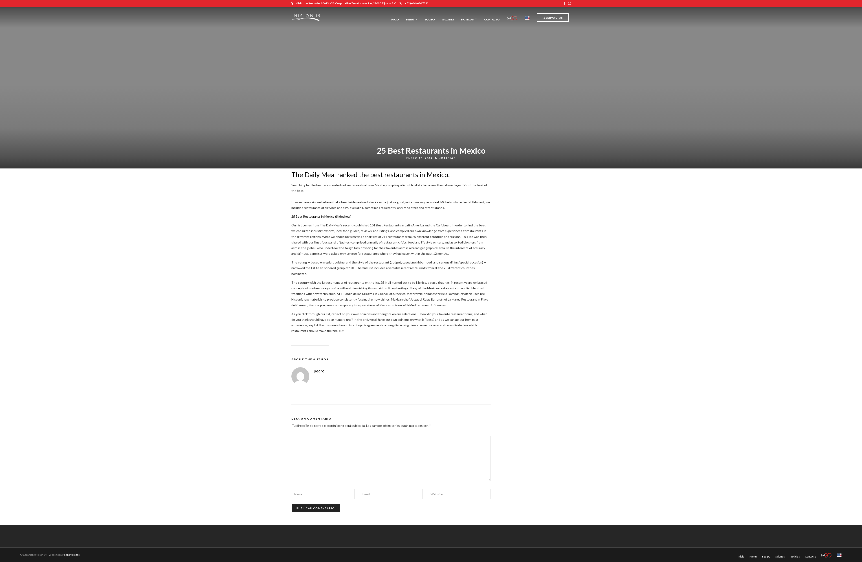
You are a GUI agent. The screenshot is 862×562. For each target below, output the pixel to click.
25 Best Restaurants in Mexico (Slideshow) (321, 216)
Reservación (552, 17)
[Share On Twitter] (13, 553)
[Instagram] (569, 3)
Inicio (395, 19)
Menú (410, 19)
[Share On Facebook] (7, 553)
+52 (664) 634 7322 (417, 3)
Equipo (430, 19)
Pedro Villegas (71, 554)
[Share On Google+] (27, 553)
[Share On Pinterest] (20, 553)
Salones (448, 19)
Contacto (491, 19)
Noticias (467, 19)
